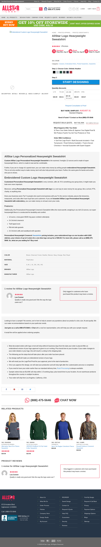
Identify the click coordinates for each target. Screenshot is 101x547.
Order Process (67, 1)
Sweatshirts (92, 64)
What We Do (57, 1)
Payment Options (89, 509)
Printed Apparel (64, 32)
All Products (12, 17)
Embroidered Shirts (70, 64)
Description (6, 93)
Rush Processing (63, 368)
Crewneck (62, 64)
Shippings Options (90, 513)
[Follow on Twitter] (77, 9)
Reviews (64, 525)
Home (3, 17)
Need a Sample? (34, 93)
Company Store (37, 17)
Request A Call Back (90, 501)
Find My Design (89, 497)
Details (15, 93)
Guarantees (65, 517)
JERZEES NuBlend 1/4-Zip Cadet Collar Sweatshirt (36, 447)
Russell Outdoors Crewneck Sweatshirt (85, 447)
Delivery (45, 93)
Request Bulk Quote (62, 123)
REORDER (65, 497)
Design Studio (25, 17)
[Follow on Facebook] (70, 9)
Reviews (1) (23, 93)
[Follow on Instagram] (73, 9)
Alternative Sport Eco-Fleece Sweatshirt (10, 447)
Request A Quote (67, 509)
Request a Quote (51, 17)
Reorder (62, 17)
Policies (76, 1)
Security (64, 521)
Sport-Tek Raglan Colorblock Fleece (62, 446)
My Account (43, 521)
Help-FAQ (83, 1)
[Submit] (40, 9)
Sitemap (86, 521)
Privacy (86, 505)
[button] (94, 9)
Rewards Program (47, 1)
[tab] (6, 94)
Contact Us (96, 1)
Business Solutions (74, 17)
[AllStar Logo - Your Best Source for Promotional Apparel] (11, 8)
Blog (89, 1)
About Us (36, 1)
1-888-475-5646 (10, 511)
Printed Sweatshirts (80, 32)
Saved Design (66, 501)
